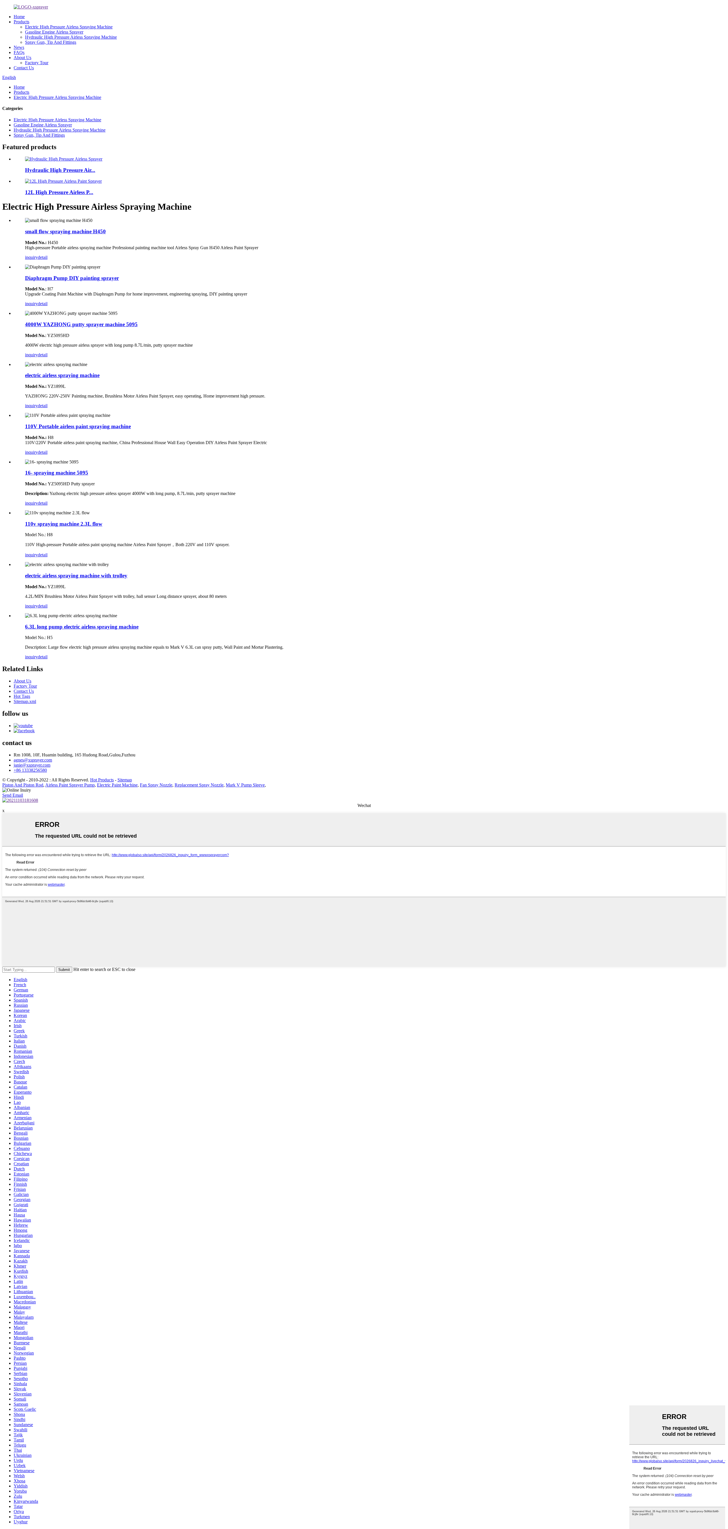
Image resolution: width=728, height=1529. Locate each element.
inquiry (31, 257)
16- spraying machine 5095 (56, 473)
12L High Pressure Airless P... (59, 192)
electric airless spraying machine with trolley (76, 576)
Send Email (12, 795)
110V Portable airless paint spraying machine (78, 426)
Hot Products (102, 779)
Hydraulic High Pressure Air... (60, 170)
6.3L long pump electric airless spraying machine (81, 627)
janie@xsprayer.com (32, 765)
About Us (22, 57)
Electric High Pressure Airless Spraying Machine (69, 26)
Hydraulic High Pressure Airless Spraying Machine (71, 37)
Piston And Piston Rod (22, 785)
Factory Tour (36, 62)
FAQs (19, 52)
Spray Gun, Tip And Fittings (50, 42)
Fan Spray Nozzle (156, 785)
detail (42, 257)
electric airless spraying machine (62, 375)
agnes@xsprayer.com (33, 760)
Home (19, 16)
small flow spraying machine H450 (65, 231)
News (19, 47)
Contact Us (24, 67)
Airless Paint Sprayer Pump (70, 785)
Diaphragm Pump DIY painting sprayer (72, 278)
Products (21, 21)
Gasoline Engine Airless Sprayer (54, 32)
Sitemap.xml (25, 701)
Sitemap (124, 779)
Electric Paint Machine (117, 785)
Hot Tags (22, 696)
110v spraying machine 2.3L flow (63, 524)
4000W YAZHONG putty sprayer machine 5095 (81, 324)
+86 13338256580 (30, 770)
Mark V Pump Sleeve (245, 785)
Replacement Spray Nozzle (199, 785)
